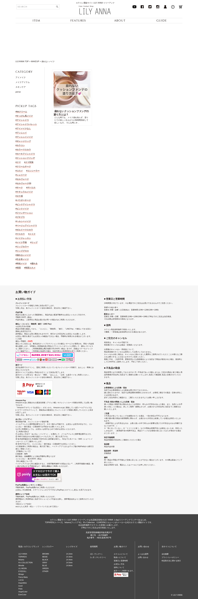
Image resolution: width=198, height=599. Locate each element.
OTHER (45, 571)
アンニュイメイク (25, 137)
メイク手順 (22, 242)
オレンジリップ (24, 141)
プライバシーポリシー (170, 557)
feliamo (21, 560)
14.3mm (69, 557)
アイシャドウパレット (27, 124)
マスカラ (21, 234)
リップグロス (23, 251)
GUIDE (161, 20)
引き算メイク (23, 259)
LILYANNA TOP (22, 61)
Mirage (21, 574)
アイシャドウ (23, 120)
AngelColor (22, 592)
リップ (34, 242)
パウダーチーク (24, 200)
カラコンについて (121, 554)
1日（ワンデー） (96, 554)
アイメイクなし (24, 128)
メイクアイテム (23, 82)
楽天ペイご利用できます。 (124, 571)
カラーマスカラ (24, 150)
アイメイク (21, 77)
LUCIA (21, 580)
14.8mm (69, 566)
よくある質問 (143, 554)
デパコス (31, 187)
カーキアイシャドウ (26, 154)
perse (18, 92)
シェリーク (22, 175)
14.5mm (69, 563)
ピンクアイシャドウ (26, 204)
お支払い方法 (119, 564)
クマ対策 (29, 162)
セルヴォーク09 (24, 183)
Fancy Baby (23, 577)
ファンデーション (25, 213)
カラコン (21, 145)
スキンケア (21, 87)
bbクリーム (22, 112)
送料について (119, 567)
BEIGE (45, 557)
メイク (32, 234)
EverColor (22, 595)
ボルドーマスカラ (25, 230)
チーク (20, 187)
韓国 (19, 268)
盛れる (34, 263)
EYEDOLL (22, 571)
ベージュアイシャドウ (27, 225)
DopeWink (22, 583)
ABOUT (120, 20)
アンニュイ (22, 133)
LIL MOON (22, 568)
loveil (20, 586)
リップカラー (23, 247)
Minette (21, 566)
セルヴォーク (23, 179)
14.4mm (69, 560)
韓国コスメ (30, 268)
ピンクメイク (23, 209)
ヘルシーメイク (24, 221)
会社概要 (165, 554)
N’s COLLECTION (25, 563)
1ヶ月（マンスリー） (98, 557)
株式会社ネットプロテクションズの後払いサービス (53, 344)
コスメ (20, 171)
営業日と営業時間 (121, 561)
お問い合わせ (143, 557)
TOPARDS (22, 557)
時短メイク (22, 263)
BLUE (44, 566)
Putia (20, 589)
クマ (19, 162)
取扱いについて (120, 557)
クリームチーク (24, 166)
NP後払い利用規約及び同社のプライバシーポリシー (50, 346)
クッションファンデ (26, 158)
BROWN (45, 554)
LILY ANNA (22, 554)
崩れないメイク (24, 255)
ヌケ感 (20, 196)
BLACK (45, 560)
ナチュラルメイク (25, 192)
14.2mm (69, 554)
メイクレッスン (24, 238)
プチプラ (21, 217)
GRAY (44, 563)
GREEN (45, 568)
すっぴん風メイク (25, 116)
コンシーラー (33, 171)
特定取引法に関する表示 (171, 561)
